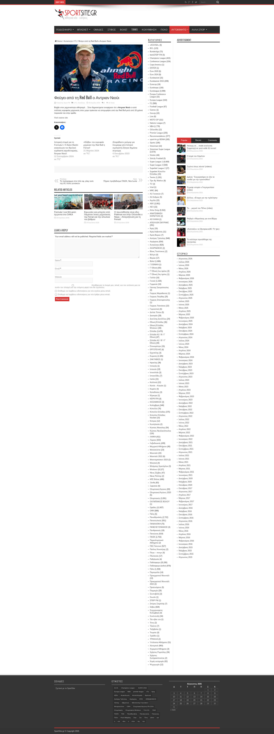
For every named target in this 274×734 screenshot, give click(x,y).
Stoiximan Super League (160, 149)
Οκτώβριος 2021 (185, 446)
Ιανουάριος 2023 (185, 400)
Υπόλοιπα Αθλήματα (158, 642)
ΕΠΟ (141, 699)
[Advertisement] (168, 16)
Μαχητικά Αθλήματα (158, 446)
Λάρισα (153, 440)
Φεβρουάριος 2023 (186, 396)
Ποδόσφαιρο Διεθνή (158, 566)
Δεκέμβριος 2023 (186, 364)
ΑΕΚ (152, 204)
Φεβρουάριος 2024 (186, 357)
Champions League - (128, 688)
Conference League (158, 61)
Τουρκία (153, 632)
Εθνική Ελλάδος (156, 322)
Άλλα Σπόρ (198, 29)
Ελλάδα (153, 331)
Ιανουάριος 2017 (185, 505)
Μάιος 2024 (183, 347)
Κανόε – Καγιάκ (156, 386)
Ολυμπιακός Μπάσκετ (133, 710)
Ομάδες (98, 29)
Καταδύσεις (154, 392)
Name (57, 260)
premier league (138, 691)
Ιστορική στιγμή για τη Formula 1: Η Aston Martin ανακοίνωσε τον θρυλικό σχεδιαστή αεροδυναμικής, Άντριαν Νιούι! (66, 148)
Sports (152, 143)
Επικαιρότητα (155, 346)
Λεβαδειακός (155, 443)
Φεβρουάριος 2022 (186, 436)
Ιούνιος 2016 (184, 528)
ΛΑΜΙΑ (153, 437)
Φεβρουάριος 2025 (186, 318)
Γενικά (152, 281)
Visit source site (61, 118)
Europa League (156, 100)
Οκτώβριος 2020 (185, 485)
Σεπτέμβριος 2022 (186, 413)
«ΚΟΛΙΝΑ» (154, 45)
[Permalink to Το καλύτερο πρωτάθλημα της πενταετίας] (181, 246)
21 (201, 700)
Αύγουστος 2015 (185, 557)
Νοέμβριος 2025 (185, 288)
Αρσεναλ (148, 695)
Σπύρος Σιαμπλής (157, 604)
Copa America (155, 65)
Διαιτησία (154, 316)
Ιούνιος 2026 (184, 265)
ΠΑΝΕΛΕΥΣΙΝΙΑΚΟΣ (159, 527)
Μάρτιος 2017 (184, 498)
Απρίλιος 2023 (185, 390)
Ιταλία (152, 379)
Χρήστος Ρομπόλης (158, 652)
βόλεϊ (152, 717)
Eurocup (153, 84)
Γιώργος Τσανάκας (157, 306)
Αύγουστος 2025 (185, 298)
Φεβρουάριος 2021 (186, 472)
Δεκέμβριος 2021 (186, 442)
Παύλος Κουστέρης (158, 549)
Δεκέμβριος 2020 (186, 478)
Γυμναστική (154, 309)
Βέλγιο (152, 255)
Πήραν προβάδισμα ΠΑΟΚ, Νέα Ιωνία (120, 180)
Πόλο (164, 29)
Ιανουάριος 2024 (185, 360)
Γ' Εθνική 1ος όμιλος (158, 271)
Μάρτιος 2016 (184, 537)
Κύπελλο (153, 409)
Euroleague (154, 91)
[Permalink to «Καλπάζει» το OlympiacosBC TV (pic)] (181, 236)
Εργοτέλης (154, 353)
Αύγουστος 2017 (185, 492)
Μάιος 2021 (183, 462)
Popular (184, 140)
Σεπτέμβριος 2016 (186, 518)
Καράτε (153, 389)
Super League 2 (156, 165)
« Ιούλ (173, 710)
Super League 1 (156, 162)
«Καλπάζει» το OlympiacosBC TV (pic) (203, 229)
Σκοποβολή (154, 594)
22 (208, 700)
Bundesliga (154, 51)
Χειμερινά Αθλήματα (158, 649)
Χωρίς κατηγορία (157, 661)
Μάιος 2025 (183, 308)
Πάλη (152, 514)
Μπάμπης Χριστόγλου (159, 466)
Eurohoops (154, 88)
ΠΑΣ (122, 714)
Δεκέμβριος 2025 (186, 285)
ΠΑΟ (154, 710)
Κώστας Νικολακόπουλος (160, 431)
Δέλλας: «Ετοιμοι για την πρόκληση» (202, 198)
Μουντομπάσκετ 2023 (159, 460)
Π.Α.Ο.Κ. (147, 710)
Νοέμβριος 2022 (185, 406)
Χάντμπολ (154, 646)
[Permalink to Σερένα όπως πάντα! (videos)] (181, 173)
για (158, 717)
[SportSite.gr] (75, 18)
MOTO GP (154, 120)
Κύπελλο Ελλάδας (157, 412)
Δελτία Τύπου (155, 312)
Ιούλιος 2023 (184, 380)
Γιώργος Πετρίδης (157, 297)
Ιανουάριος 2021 (185, 475)
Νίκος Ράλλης (155, 476)
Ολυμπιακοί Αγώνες (158, 489)
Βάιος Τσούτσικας (157, 251)
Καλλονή (153, 382)
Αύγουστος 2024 (185, 337)
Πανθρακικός (155, 530)
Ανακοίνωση (125, 695)
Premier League (156, 133)
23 (215, 700)
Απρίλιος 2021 (185, 465)
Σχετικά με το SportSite (65, 688)
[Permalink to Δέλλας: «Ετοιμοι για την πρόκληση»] (181, 204)
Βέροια (153, 258)
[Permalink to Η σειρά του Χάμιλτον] (181, 163)
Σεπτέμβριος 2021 (186, 449)
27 (194, 703)
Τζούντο (153, 626)
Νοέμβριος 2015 (185, 551)
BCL (151, 48)
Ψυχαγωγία (155, 665)
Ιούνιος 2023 (184, 383)
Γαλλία (153, 278)
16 (215, 697)
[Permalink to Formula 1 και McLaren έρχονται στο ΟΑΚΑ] (68, 209)
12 (188, 697)
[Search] (217, 2)
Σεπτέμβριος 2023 (186, 373)
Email (57, 269)
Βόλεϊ (123, 29)
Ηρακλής (153, 363)
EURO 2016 (142, 688)
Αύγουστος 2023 (185, 377)
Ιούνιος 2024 (184, 344)
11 (181, 697)
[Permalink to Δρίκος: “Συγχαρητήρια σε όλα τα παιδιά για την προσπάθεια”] (181, 184)
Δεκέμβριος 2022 (186, 403)
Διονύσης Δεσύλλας (158, 319)
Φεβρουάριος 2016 (186, 541)
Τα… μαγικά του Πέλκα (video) (199, 208)
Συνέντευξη (154, 616)
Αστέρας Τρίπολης (157, 238)
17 (174, 700)
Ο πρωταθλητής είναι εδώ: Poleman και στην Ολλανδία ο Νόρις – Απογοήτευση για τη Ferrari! (128, 216)
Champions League (158, 58)
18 (181, 700)
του (143, 721)
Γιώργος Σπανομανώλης (160, 300)
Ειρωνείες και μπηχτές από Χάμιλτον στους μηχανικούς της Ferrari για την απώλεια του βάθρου (97, 216)
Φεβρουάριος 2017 (186, 501)
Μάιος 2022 (183, 426)
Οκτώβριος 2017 (185, 488)
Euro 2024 (154, 74)
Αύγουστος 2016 (185, 521)
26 (188, 703)
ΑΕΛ (152, 207)
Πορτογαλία (155, 572)
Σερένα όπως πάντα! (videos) (199, 166)
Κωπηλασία (155, 424)
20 (194, 700)
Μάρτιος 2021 (184, 469)
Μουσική (153, 463)
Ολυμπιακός (155, 498)
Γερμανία (153, 284)
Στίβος (112, 29)
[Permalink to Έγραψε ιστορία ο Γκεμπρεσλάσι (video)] (181, 194)
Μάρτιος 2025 (184, 314)
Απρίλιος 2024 (185, 350)
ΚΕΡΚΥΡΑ (154, 399)
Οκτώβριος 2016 (185, 514)
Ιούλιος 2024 (184, 341)
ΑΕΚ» (116, 695)
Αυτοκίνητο (178, 29)
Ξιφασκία (153, 486)
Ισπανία (153, 369)
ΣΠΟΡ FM (154, 600)
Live (151, 116)
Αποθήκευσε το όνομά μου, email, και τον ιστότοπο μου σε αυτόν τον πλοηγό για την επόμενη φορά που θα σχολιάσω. (97, 286)
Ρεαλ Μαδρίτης (126, 717)
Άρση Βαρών (155, 235)
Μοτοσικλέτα (155, 450)
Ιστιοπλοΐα (154, 372)
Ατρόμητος (154, 241)
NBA (152, 126)
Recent (198, 140)
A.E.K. (116, 688)
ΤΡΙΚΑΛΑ (154, 639)
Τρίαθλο (153, 636)
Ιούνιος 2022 (184, 423)
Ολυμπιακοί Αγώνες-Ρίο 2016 (143, 706)
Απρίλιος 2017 (185, 495)
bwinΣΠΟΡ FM (156, 55)
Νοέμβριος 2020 (185, 482)
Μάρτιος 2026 (184, 275)
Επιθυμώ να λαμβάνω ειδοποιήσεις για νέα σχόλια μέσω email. (84, 291)
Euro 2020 (154, 71)
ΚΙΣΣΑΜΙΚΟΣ (155, 402)
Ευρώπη (153, 356)
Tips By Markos (156, 181)
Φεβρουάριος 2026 (186, 278)
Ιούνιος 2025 (184, 305)
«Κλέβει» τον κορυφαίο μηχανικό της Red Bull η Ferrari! (94, 145)
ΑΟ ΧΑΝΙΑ (154, 219)
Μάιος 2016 (183, 531)
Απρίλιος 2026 (185, 272)
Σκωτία (153, 597)
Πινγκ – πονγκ (156, 553)
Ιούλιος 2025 (184, 301)
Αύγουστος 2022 (185, 416)
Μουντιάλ (154, 453)
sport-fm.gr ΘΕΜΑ (157, 139)
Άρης (152, 228)
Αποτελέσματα (137, 695)
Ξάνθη (152, 483)
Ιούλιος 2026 (184, 262)
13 (194, 697)
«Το (147, 691)
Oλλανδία (154, 130)
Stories (153, 155)
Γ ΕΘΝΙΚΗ (154, 264)
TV (151, 184)
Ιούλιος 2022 (184, 419)
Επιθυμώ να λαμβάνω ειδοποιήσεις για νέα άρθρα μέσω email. (84, 294)
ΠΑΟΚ (152, 537)
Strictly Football (156, 158)
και (119, 721)
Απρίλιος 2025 (185, 311)
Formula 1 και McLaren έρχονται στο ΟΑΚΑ (65, 213)
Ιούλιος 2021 (184, 455)
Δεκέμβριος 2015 (186, 547)
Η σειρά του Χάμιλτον (196, 156)
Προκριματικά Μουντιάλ (159, 576)
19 (188, 700)
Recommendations (157, 136)
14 (201, 697)
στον (133, 721)
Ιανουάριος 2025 (185, 321)
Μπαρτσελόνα (119, 706)
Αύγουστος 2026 (185, 259)
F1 (75, 41)
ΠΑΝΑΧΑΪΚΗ (155, 524)
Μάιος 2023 (183, 387)
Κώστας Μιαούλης (157, 427)
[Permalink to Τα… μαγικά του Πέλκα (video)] (181, 215)
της (139, 721)
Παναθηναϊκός (156, 517)
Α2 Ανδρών (154, 197)
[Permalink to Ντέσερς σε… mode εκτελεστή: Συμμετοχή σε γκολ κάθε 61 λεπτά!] (181, 152)
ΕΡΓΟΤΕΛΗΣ (155, 349)
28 (201, 703)
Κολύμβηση (149, 29)
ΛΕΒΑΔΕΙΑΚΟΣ (151, 699)
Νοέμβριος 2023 (185, 367)
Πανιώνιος (154, 534)
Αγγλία (153, 200)
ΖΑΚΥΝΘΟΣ (155, 359)
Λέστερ (116, 703)
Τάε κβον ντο (155, 619)
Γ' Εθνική (153, 268)
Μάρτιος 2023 (184, 393)
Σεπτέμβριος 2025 (186, 295)
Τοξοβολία (154, 629)
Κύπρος (153, 421)
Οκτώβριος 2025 (185, 291)
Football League (156, 107)
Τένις (152, 623)
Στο (140, 717)
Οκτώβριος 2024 (185, 331)
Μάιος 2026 (183, 268)
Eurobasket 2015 (157, 81)
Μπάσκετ (82, 29)
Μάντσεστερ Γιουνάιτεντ (140, 703)
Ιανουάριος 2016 (185, 544)
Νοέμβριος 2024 (185, 327)
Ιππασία (153, 366)
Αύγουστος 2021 (185, 452)
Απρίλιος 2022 (185, 429)
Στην (135, 717)
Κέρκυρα (153, 395)
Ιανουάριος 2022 (185, 439)
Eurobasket (154, 78)
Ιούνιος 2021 (184, 459)
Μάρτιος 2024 (184, 354)
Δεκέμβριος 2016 (186, 508)
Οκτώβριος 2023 (185, 370)
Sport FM (67, 103)
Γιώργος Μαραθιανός (158, 293)
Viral (152, 187)
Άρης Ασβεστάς (156, 232)
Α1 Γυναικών (155, 194)
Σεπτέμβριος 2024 (186, 334)
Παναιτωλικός (155, 520)
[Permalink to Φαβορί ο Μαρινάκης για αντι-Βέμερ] (181, 225)
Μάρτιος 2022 (184, 432)
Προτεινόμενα (155, 587)
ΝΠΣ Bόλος (154, 479)
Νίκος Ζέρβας (155, 473)
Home (59, 41)
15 (208, 697)
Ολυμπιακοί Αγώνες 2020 (160, 492)
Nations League (156, 123)
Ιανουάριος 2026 (185, 282)
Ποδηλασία (154, 559)
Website (58, 277)
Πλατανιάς (154, 556)
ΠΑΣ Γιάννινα (155, 546)
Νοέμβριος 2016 (185, 511)
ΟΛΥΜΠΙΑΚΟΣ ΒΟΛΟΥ (160, 502)
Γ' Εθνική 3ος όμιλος (158, 274)
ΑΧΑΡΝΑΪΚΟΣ (156, 248)
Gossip (153, 113)
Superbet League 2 (157, 168)
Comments (212, 140)
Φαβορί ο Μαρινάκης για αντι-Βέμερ (202, 219)
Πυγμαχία (154, 591)
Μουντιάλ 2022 (156, 456)
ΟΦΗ (152, 511)
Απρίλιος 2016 (185, 534)
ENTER (153, 68)
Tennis (134, 29)
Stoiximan (154, 146)
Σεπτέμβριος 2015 (186, 554)
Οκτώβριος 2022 (185, 410)
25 (181, 703)
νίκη (123, 721)
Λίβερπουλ (125, 703)
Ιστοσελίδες (154, 376)
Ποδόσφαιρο (64, 29)
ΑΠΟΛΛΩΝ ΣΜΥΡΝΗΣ (159, 223)
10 (174, 697)
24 (174, 703)
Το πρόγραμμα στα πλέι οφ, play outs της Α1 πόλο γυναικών (76, 181)
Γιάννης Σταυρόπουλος (159, 287)
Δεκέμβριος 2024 (186, 324)
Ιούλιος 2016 (184, 524)
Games (153, 110)
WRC (152, 190)
